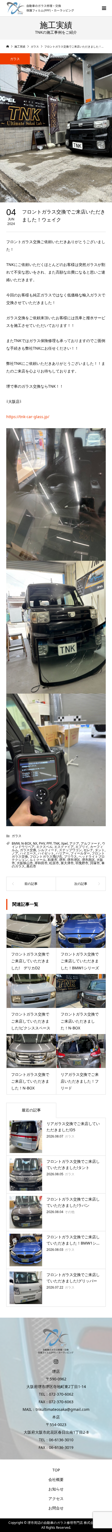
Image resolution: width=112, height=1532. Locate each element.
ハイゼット (46, 853)
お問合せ (56, 1508)
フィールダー (80, 853)
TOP (56, 1470)
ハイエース (28, 853)
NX (35, 843)
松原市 (54, 863)
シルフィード (47, 850)
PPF (49, 843)
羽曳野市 (81, 863)
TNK (56, 843)
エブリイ (81, 846)
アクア (74, 843)
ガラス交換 (28, 850)
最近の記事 (31, 1110)
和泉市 (52, 859)
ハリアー (62, 853)
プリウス (70, 856)
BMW (16, 843)
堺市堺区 (73, 859)
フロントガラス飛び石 (46, 856)
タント (100, 850)
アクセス (56, 1498)
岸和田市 (41, 863)
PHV (42, 843)
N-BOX (26, 843)
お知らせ (56, 1489)
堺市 (62, 859)
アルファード (90, 843)
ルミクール (38, 859)
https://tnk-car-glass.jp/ (27, 416)
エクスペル (44, 846)
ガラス (15, 59)
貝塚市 (95, 863)
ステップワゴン (70, 850)
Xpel (64, 843)
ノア (15, 853)
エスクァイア (64, 846)
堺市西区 (88, 859)
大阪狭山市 (25, 863)
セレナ (88, 850)
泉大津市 (67, 863)
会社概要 (56, 1479)
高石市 (31, 866)
